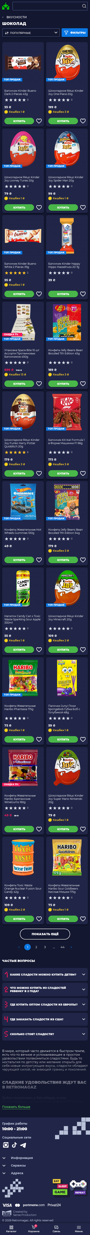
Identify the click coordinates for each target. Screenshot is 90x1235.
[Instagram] (6, 1146)
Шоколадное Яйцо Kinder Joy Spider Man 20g (65, 179)
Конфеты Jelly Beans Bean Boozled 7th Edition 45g (65, 352)
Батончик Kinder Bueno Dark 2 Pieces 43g (20, 92)
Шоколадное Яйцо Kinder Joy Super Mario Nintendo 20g (65, 799)
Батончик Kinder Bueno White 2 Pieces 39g (20, 265)
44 (62, 947)
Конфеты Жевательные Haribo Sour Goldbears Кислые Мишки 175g (64, 888)
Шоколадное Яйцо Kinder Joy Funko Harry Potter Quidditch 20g (22, 443)
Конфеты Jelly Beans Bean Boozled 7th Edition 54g (65, 531)
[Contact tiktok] (15, 1146)
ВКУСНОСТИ (17, 17)
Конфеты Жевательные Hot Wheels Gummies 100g (22, 531)
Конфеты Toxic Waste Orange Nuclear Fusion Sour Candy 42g (23, 888)
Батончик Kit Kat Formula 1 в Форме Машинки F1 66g (66, 441)
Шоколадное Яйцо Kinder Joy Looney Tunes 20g (22, 179)
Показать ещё (45, 934)
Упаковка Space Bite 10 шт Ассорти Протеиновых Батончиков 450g (21, 353)
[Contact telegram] (24, 1146)
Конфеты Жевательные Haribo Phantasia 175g (20, 707)
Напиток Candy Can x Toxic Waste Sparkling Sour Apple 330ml (22, 619)
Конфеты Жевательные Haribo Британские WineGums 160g (20, 799)
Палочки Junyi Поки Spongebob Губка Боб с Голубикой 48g (64, 709)
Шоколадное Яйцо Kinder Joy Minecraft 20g (65, 617)
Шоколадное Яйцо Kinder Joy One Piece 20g (65, 92)
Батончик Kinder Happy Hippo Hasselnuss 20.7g (64, 265)
